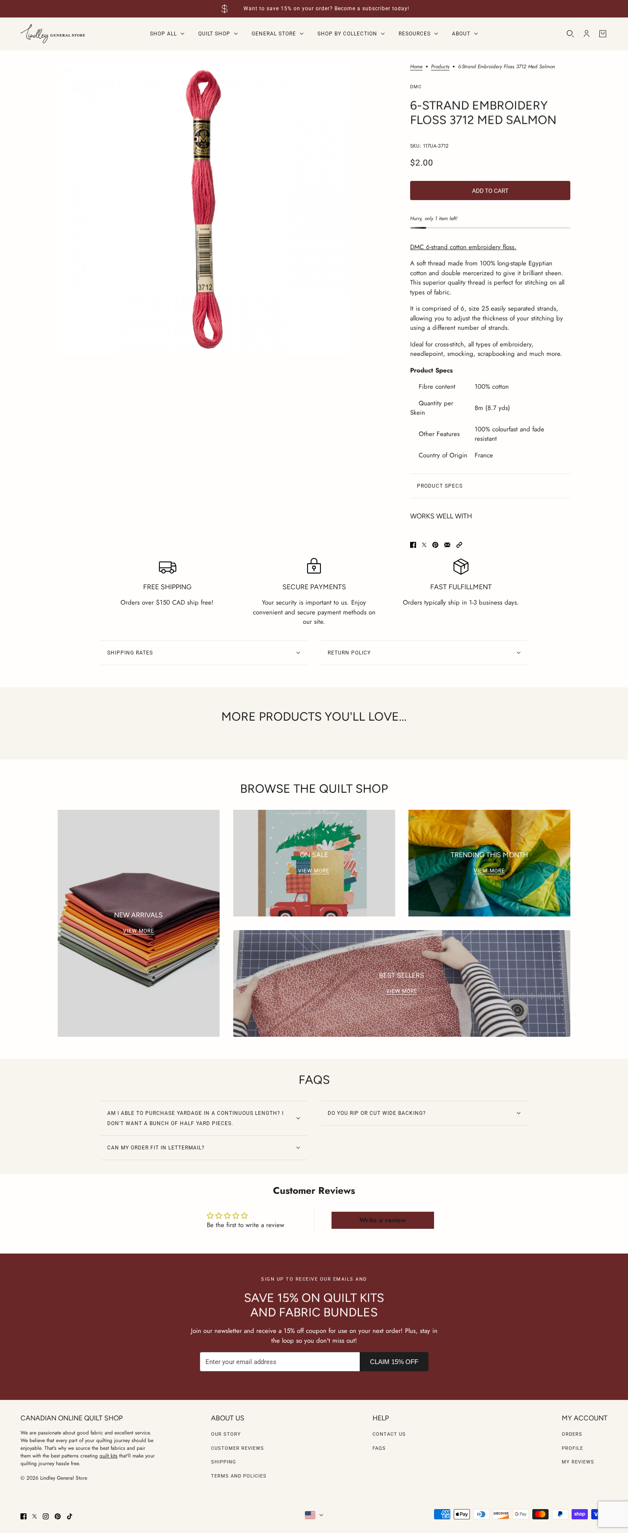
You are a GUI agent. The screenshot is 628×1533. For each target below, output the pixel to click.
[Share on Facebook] (413, 545)
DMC (416, 87)
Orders (572, 1434)
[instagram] (45, 1516)
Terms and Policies (239, 1476)
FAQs (379, 1448)
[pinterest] (57, 1516)
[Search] (570, 33)
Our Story (226, 1434)
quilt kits (108, 1456)
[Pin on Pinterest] (435, 545)
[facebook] (23, 1516)
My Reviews (578, 1462)
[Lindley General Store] (53, 34)
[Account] (586, 33)
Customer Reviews (237, 1448)
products (440, 67)
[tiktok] (69, 1516)
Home (416, 67)
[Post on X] (424, 545)
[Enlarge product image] (203, 209)
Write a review (382, 1220)
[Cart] (602, 33)
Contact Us (389, 1434)
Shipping (223, 1462)
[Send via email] (447, 545)
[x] (34, 1516)
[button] (459, 545)
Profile (572, 1448)
